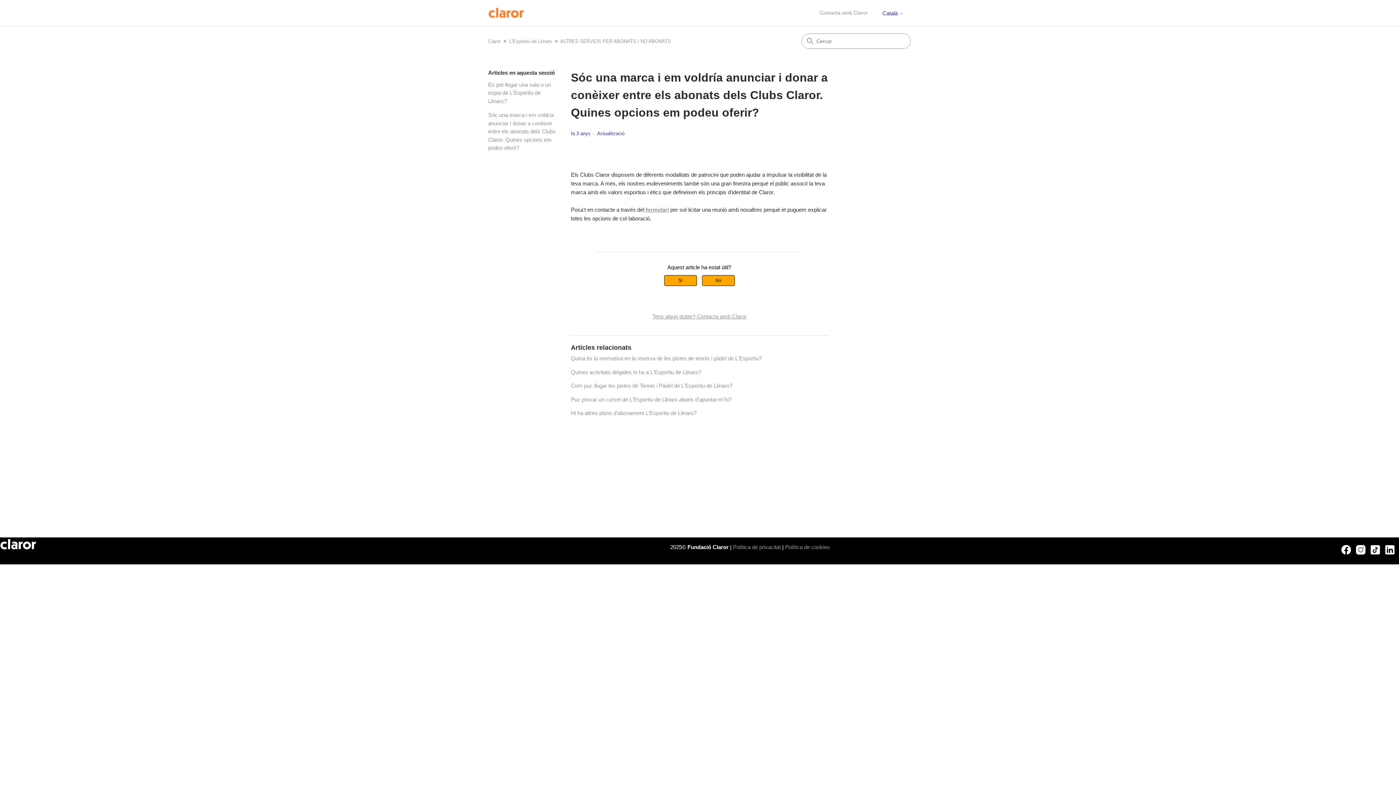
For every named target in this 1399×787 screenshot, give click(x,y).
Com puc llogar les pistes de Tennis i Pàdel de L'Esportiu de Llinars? (651, 386)
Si (680, 280)
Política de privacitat (757, 547)
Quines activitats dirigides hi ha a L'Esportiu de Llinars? (636, 372)
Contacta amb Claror (844, 13)
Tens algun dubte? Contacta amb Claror (699, 316)
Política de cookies (807, 547)
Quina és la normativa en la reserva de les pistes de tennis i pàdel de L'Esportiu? (666, 358)
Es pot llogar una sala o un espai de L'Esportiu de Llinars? (519, 93)
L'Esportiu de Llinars (530, 41)
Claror (494, 41)
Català (890, 13)
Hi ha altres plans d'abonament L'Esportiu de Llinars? (634, 413)
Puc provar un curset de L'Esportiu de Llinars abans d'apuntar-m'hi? (651, 399)
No (718, 280)
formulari (656, 210)
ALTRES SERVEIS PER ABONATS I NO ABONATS (615, 41)
